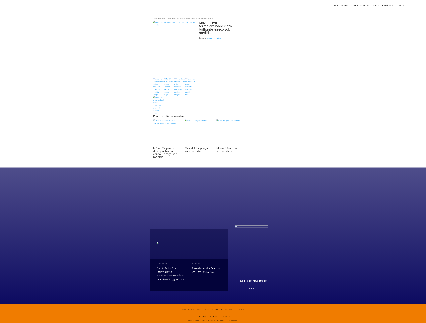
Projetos (354, 5)
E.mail (252, 288)
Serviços (344, 5)
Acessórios (386, 5)
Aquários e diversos (368, 5)
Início (336, 5)
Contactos (400, 5)
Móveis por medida (164, 18)
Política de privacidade (208, 320)
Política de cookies (220, 320)
